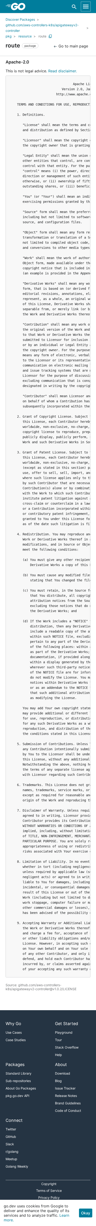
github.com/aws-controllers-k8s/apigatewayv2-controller (42, 28)
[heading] (20, 6)
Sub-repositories (18, 1081)
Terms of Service (49, 1191)
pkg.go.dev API (17, 1096)
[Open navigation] (85, 6)
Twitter (11, 1129)
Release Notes (66, 1096)
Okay (85, 1213)
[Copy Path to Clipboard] (50, 36)
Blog (58, 1081)
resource (25, 36)
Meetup (11, 1159)
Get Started (66, 1023)
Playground (63, 1032)
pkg (9, 36)
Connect (14, 1120)
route (42, 36)
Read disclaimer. (62, 71)
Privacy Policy (49, 1197)
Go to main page (72, 46)
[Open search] (74, 6)
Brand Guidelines (68, 1103)
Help (58, 1055)
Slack (10, 1144)
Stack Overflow (67, 1047)
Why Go (13, 1023)
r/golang (12, 1151)
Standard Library (18, 1073)
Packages (15, 1064)
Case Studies (16, 1040)
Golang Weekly (17, 1166)
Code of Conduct (68, 1111)
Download (62, 1073)
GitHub (11, 1137)
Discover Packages (20, 19)
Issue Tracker (65, 1088)
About (61, 1064)
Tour (58, 1040)
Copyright (48, 1184)
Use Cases (14, 1032)
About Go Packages (21, 1088)
